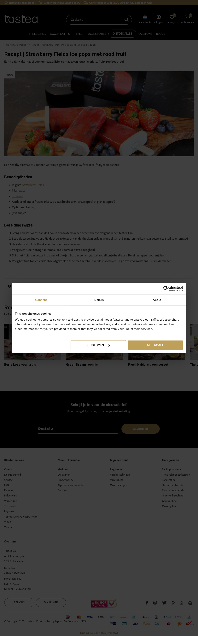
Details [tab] (99, 299)
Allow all (155, 345)
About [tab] (157, 299)
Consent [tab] (41, 299)
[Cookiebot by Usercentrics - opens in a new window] (166, 288)
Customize (96, 345)
